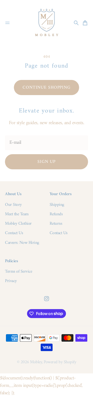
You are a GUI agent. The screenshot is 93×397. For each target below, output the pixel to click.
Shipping (57, 205)
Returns (56, 223)
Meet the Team (17, 214)
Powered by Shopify (60, 362)
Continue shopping (46, 87)
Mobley (36, 362)
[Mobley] (46, 23)
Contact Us (14, 233)
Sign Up (46, 162)
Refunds (56, 214)
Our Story (13, 205)
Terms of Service (18, 271)
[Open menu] (7, 22)
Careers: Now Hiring (22, 243)
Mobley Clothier (18, 223)
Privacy (11, 281)
